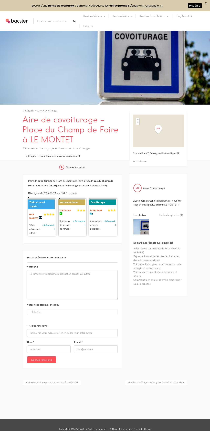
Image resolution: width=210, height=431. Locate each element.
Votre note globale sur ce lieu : (43, 304)
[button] (160, 129)
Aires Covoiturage (47, 110)
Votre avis (32, 266)
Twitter (91, 429)
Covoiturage (98, 202)
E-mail (78, 342)
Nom (30, 342)
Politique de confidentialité (122, 429)
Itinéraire (141, 161)
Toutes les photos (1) (171, 215)
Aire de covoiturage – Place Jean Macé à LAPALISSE (53, 382)
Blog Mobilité (184, 16)
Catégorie (28, 110)
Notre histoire (144, 429)
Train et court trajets (37, 204)
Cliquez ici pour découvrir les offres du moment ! (54, 156)
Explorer (88, 26)
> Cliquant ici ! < (153, 6)
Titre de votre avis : (38, 325)
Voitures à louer (69, 202)
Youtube (102, 429)
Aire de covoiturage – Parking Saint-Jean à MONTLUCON (155, 382)
